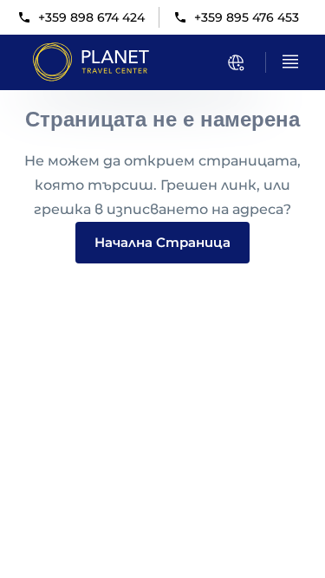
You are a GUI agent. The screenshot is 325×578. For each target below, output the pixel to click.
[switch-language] (235, 62)
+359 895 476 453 (246, 17)
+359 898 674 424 (91, 17)
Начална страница (162, 242)
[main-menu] (290, 61)
